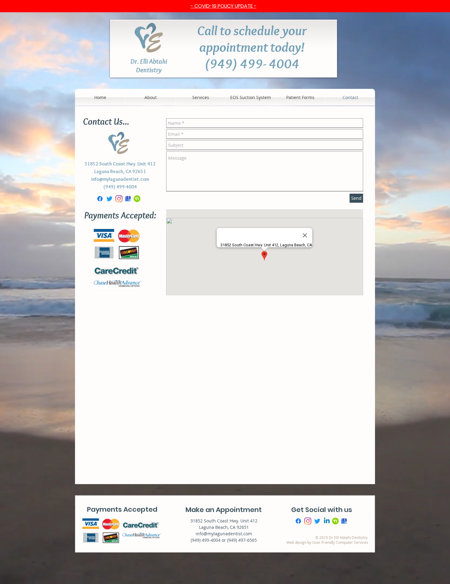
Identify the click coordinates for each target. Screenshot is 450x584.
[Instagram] (118, 198)
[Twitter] (109, 198)
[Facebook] (99, 198)
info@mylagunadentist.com (120, 179)
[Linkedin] (326, 543)
